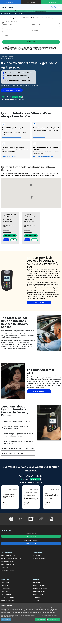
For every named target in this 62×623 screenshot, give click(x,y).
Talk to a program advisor (43, 156)
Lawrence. (42, 298)
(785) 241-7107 (6, 240)
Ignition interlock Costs (11, 137)
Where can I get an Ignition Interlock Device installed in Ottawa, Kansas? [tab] (18, 435)
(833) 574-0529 (31, 536)
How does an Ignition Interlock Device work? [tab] (19, 448)
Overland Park (31, 298)
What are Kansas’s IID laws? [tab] (13, 453)
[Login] (52, 7)
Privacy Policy (10, 616)
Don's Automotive (31, 215)
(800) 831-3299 (52, 2)
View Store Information (6, 231)
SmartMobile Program (7, 571)
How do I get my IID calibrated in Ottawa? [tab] (18, 421)
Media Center (5, 591)
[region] (31, 613)
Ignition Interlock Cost (7, 564)
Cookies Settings (6, 619)
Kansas (15, 13)
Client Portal (4, 585)
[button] (30, 185)
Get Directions (13, 240)
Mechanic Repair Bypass (40, 588)
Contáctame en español (13, 21)
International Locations (39, 558)
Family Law (36, 600)
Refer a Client (37, 582)
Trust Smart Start (33, 291)
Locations (10, 2)
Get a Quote (4, 567)
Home (2, 13)
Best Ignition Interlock (7, 561)
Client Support (31, 2)
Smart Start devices (9, 156)
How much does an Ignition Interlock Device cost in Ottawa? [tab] (18, 442)
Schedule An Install (10, 235)
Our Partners (36, 597)
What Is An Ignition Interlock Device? (11, 558)
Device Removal (5, 588)
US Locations (36, 555)
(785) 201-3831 (27, 240)
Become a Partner (38, 594)
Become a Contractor (39, 585)
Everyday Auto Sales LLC (11, 215)
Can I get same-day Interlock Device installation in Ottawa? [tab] (16, 427)
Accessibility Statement (7, 600)
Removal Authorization (39, 591)
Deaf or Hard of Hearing (8, 597)
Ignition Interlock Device (8, 555)
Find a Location (39, 137)
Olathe (55, 296)
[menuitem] (52, 7)
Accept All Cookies (40, 619)
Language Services (6, 594)
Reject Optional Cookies (53, 619)
